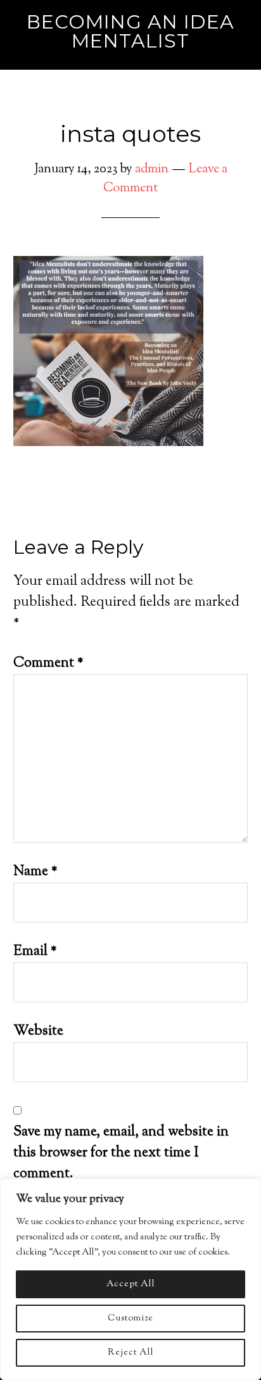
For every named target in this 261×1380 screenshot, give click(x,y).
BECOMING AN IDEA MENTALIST (130, 31)
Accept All (130, 1284)
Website (38, 1031)
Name (35, 872)
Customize (130, 1318)
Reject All (131, 1352)
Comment (48, 663)
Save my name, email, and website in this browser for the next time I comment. (121, 1153)
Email (35, 952)
